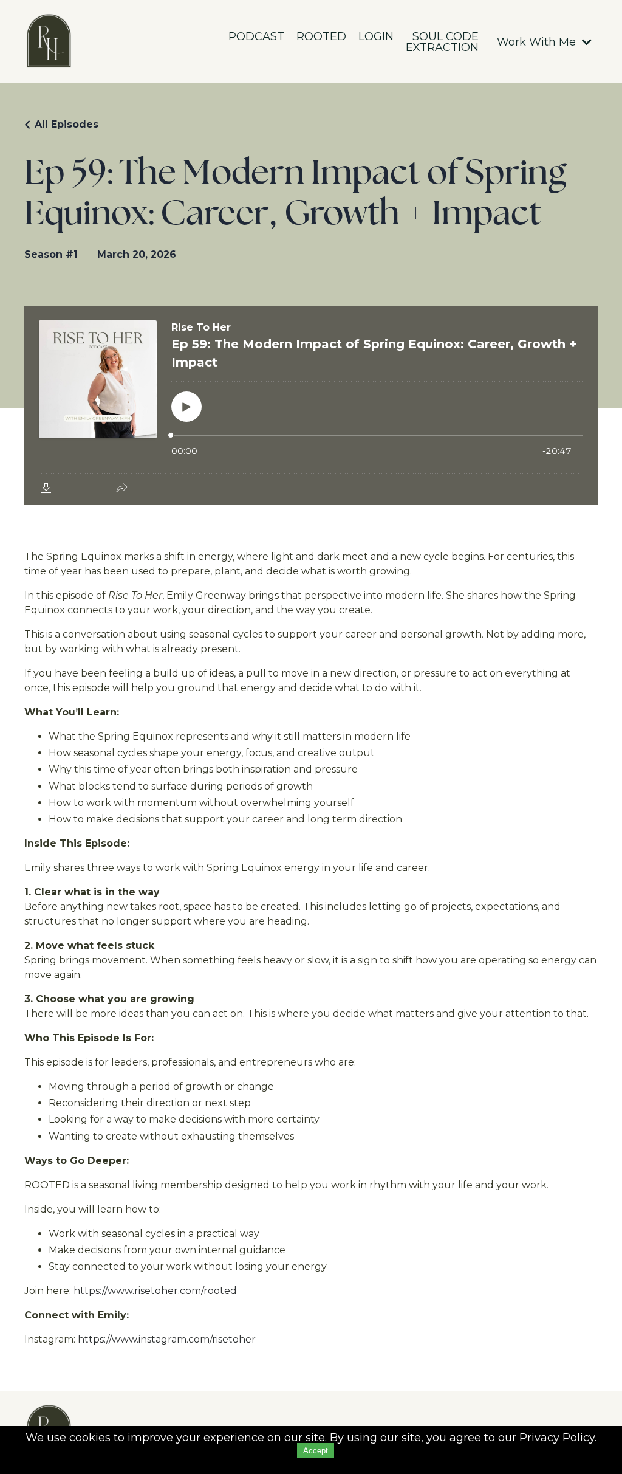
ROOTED (321, 37)
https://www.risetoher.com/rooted (155, 1291)
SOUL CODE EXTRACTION (442, 42)
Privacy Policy (557, 1437)
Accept (315, 1450)
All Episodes (66, 124)
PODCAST (256, 37)
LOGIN (376, 37)
